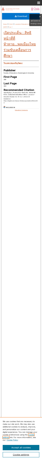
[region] (21, 438)
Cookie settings (21, 454)
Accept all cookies (21, 447)
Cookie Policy (12, 440)
